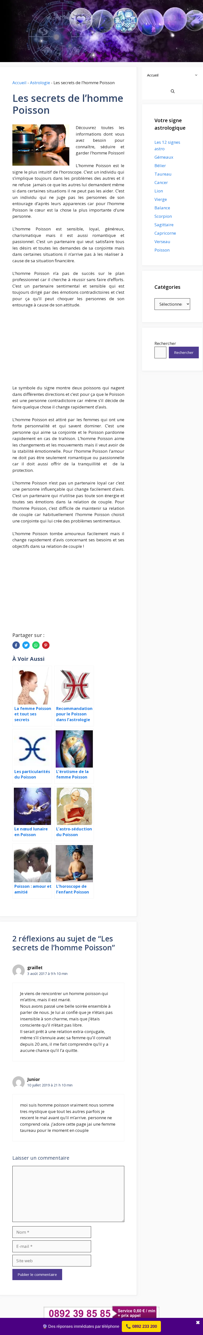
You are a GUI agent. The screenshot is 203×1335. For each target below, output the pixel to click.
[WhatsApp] (36, 645)
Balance (162, 208)
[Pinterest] (46, 645)
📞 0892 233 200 (141, 1326)
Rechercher (165, 343)
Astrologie (40, 82)
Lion (158, 191)
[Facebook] (16, 645)
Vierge (160, 199)
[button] (197, 75)
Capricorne (165, 233)
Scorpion (163, 216)
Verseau (162, 241)
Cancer (161, 182)
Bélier (160, 165)
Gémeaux (163, 157)
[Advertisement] (68, 349)
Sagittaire (164, 224)
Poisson (162, 250)
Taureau (163, 174)
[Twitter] (26, 645)
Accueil (19, 82)
